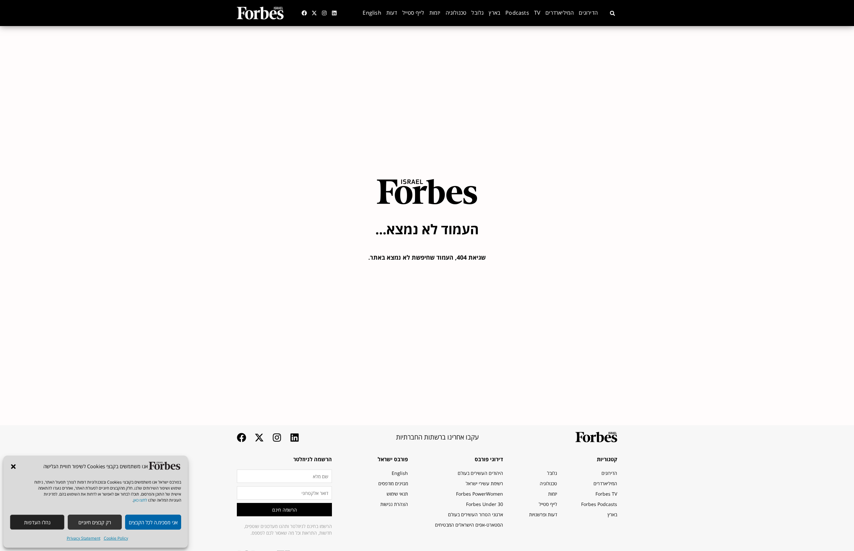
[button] (13, 466)
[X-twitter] (314, 13)
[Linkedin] (334, 13)
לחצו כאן (140, 500)
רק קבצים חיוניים (94, 522)
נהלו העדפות (37, 522)
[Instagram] (324, 13)
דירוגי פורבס (489, 459)
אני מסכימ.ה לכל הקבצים (153, 522)
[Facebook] (304, 13)
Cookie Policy (116, 538)
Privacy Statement (83, 538)
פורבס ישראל (393, 459)
